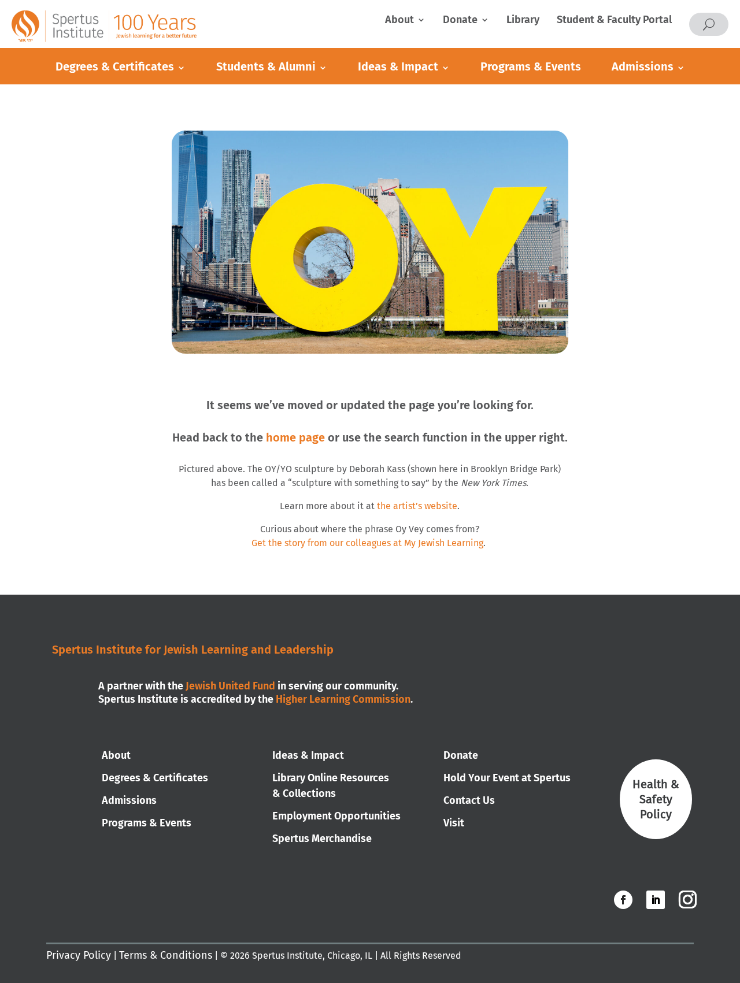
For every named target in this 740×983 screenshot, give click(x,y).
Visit (453, 823)
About (399, 21)
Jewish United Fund (230, 686)
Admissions (643, 66)
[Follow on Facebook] (623, 900)
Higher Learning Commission (343, 699)
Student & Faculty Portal (614, 21)
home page (295, 437)
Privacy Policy (78, 955)
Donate (460, 21)
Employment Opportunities (336, 816)
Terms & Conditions (165, 955)
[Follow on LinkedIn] (655, 900)
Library (522, 21)
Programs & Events (530, 66)
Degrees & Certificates (115, 66)
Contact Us (469, 800)
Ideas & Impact (398, 66)
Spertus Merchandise (322, 838)
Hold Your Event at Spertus (507, 777)
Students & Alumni (266, 66)
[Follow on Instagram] (687, 900)
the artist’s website (417, 505)
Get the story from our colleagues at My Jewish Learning (367, 542)
